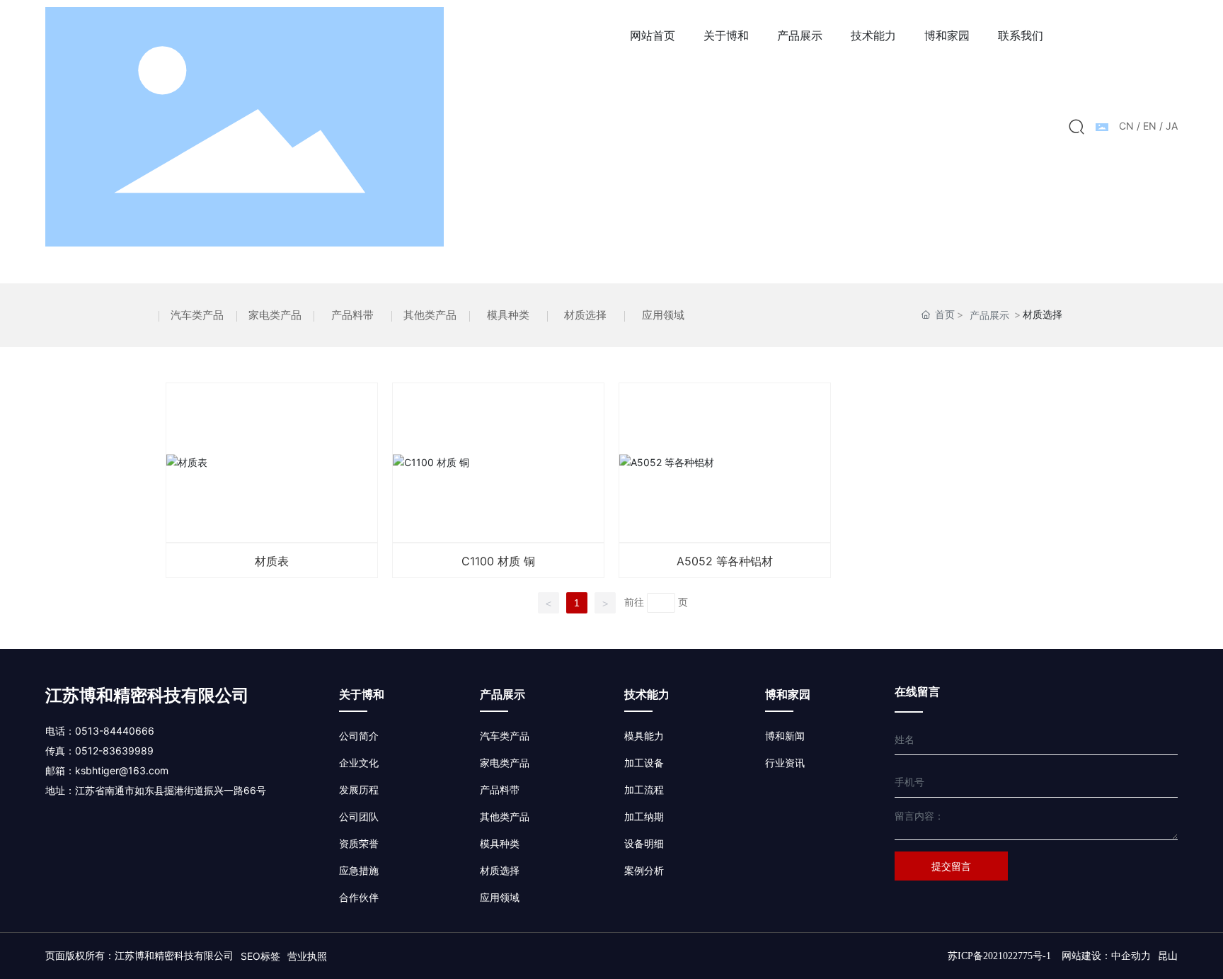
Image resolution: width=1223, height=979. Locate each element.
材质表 (272, 462)
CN (1126, 126)
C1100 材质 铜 (498, 462)
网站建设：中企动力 (1106, 956)
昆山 (1168, 956)
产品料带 (352, 315)
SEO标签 (260, 956)
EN (1149, 126)
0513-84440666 (114, 731)
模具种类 (508, 315)
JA (1172, 126)
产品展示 (989, 315)
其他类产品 (430, 315)
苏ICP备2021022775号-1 (999, 956)
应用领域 (663, 315)
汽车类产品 (197, 315)
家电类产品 (275, 315)
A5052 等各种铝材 (725, 462)
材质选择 (585, 315)
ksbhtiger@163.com (121, 770)
